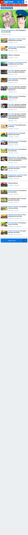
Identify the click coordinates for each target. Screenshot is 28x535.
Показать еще (11, 240)
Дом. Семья (3, 34)
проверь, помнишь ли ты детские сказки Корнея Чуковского (17, 88)
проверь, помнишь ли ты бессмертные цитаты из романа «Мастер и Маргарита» (17, 106)
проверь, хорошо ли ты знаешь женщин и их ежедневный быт (17, 159)
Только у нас (10, 5)
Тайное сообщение (14, 55)
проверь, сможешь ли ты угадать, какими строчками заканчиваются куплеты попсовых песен (17, 116)
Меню (2, 2)
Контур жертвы (13, 183)
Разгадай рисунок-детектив (13, 31)
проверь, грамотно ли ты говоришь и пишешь (17, 71)
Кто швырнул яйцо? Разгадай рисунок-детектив (17, 199)
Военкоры (17, 5)
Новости (3, 5)
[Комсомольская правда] (8, 2)
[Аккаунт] (26, 2)
